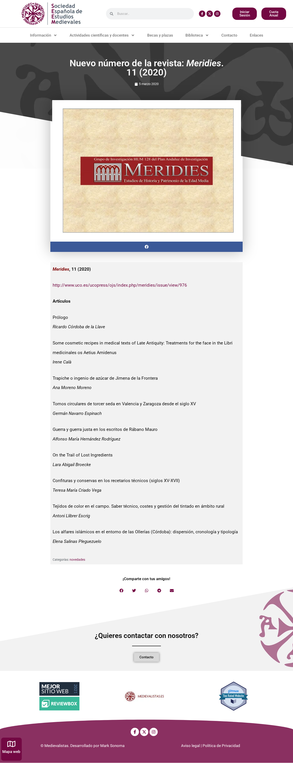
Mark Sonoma (112, 745)
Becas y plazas (160, 35)
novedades (77, 559)
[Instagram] (217, 14)
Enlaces (256, 35)
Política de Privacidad (221, 745)
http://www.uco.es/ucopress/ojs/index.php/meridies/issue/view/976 (120, 285)
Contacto (229, 35)
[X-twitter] (209, 14)
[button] (146, 247)
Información (40, 35)
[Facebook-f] (202, 14)
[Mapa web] (11, 744)
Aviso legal (190, 745)
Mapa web (11, 751)
